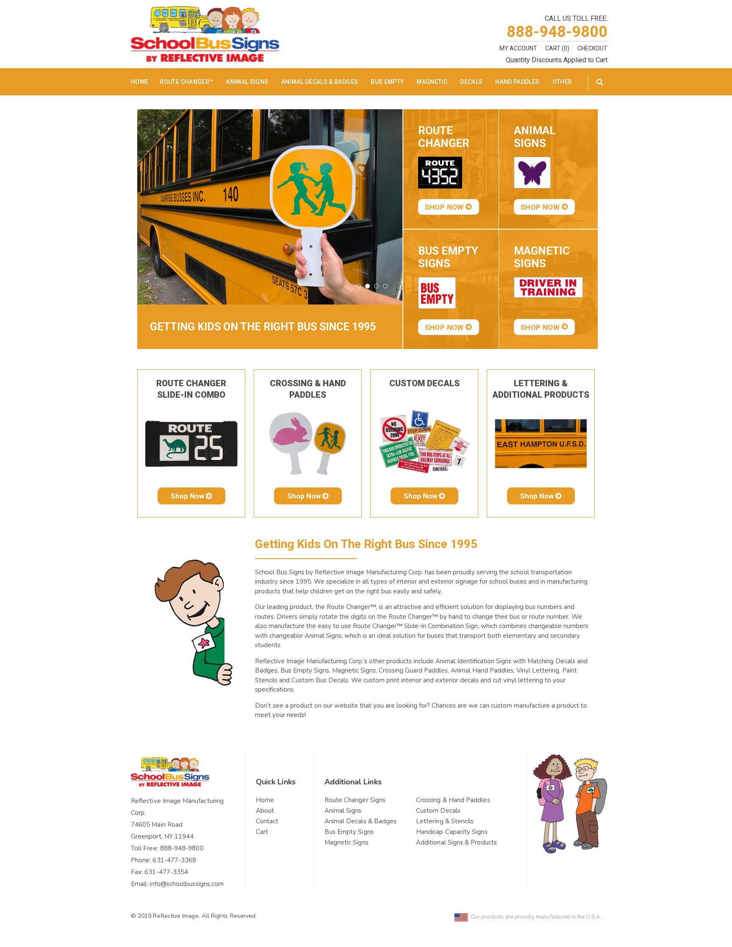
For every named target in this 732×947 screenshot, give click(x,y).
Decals (471, 81)
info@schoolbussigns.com (187, 884)
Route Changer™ (186, 81)
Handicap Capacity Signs (452, 832)
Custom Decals (424, 383)
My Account (518, 48)
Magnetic (431, 81)
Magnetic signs (542, 257)
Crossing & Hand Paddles (453, 800)
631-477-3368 (174, 860)
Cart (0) (557, 48)
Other (562, 81)
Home (265, 800)
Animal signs (535, 137)
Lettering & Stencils (445, 821)
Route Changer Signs (354, 800)
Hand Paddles (517, 81)
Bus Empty (387, 81)
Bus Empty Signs (349, 832)
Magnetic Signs (346, 842)
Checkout (592, 48)
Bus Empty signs (448, 257)
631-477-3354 (166, 872)
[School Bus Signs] (205, 12)
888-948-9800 (557, 32)
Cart (262, 832)
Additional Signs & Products (456, 842)
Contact (267, 821)
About (265, 810)
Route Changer (443, 137)
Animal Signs (247, 81)
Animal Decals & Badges (319, 81)
